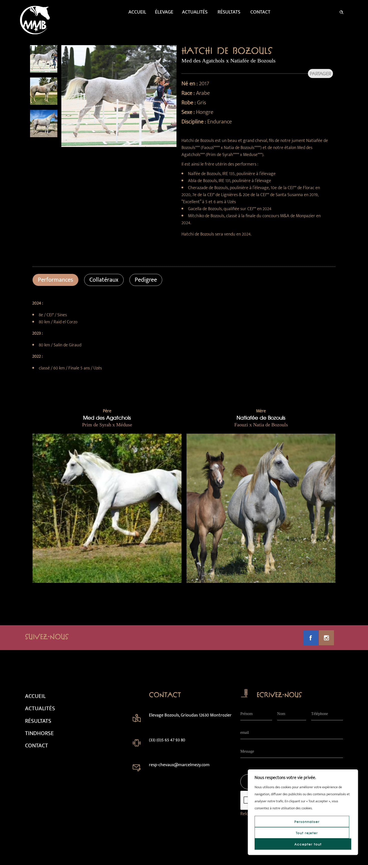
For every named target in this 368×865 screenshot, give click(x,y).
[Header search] (341, 11)
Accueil (137, 12)
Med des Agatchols (107, 417)
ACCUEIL (35, 696)
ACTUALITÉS (40, 708)
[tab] (55, 280)
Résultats (229, 12)
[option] (43, 59)
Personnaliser (307, 821)
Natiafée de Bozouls (261, 417)
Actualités (195, 12)
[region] (303, 812)
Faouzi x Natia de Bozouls (261, 424)
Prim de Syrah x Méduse (107, 424)
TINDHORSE (39, 733)
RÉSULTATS (38, 721)
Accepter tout (308, 844)
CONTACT (36, 745)
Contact (260, 12)
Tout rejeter (307, 833)
